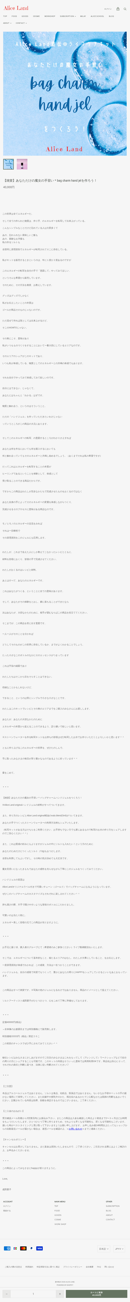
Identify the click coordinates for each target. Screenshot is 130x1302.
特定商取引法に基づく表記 (48, 1267)
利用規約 (29, 1267)
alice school (97, 16)
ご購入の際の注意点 (13, 1267)
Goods (25, 16)
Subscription (113, 1206)
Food (14, 16)
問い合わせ (109, 1267)
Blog (111, 16)
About (6, 23)
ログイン (108, 9)
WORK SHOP (60, 1224)
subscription (67, 16)
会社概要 (89, 1267)
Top (5, 16)
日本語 (102, 1249)
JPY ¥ (118, 1249)
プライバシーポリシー (72, 1267)
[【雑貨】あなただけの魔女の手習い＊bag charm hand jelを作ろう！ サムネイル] (8, 164)
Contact (20, 23)
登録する (7, 1210)
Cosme (36, 16)
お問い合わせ (75, 1129)
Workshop (49, 16)
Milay (83, 16)
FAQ (99, 1267)
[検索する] (125, 10)
